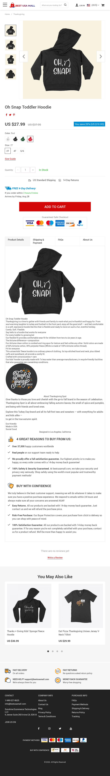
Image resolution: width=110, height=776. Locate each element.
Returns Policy (78, 712)
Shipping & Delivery (80, 708)
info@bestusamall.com (15, 703)
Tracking (76, 716)
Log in (82, 5)
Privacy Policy (44, 712)
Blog (40, 708)
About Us (42, 700)
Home (7, 14)
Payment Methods (80, 704)
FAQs (74, 700)
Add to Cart (55, 206)
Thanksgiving (18, 14)
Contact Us (43, 704)
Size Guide (10, 158)
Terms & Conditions (47, 716)
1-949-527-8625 (12, 700)
